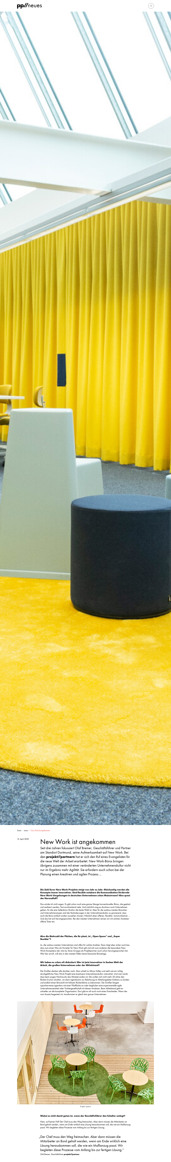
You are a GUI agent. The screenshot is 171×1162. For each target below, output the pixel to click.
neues (26, 830)
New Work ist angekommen (40, 830)
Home (19, 830)
